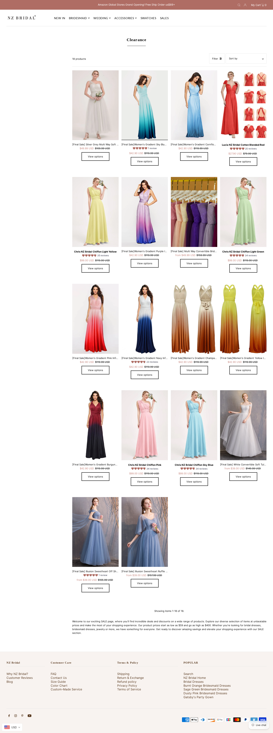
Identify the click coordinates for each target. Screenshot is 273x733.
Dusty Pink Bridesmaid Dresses (205, 693)
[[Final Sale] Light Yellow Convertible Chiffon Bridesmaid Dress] (95, 212)
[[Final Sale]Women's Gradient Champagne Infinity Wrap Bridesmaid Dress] (194, 319)
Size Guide (58, 682)
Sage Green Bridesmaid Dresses (205, 689)
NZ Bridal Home (194, 678)
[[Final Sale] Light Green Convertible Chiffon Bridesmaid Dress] (243, 212)
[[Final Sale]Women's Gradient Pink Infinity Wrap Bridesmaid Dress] (95, 319)
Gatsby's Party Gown (198, 697)
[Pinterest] (22, 716)
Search (188, 674)
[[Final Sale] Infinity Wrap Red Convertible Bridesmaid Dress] (243, 105)
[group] (145, 148)
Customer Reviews (19, 678)
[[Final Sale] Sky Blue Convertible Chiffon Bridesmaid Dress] (194, 425)
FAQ (53, 674)
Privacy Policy (127, 685)
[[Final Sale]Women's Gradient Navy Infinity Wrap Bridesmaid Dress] (144, 319)
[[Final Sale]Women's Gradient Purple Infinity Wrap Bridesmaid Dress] (144, 212)
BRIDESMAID (78, 18)
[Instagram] (15, 716)
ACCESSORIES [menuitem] (124, 18)
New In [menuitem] (59, 18)
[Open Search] (239, 4)
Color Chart (59, 685)
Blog (9, 682)
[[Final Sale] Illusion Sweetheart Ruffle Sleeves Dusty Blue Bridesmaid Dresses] (144, 532)
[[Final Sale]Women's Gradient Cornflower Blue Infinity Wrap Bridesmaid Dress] (194, 105)
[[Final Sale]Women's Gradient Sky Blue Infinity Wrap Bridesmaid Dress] (144, 105)
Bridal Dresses (193, 682)
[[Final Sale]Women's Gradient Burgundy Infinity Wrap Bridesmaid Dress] (95, 425)
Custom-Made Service (66, 689)
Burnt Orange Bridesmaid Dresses (207, 685)
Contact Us (59, 678)
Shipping (123, 674)
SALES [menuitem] (164, 18)
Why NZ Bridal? (17, 674)
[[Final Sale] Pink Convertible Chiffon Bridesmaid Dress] (144, 425)
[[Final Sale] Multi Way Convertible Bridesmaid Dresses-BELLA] (194, 212)
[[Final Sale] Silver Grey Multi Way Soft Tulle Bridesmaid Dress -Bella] (95, 105)
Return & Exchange (130, 678)
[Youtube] (29, 716)
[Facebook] (9, 716)
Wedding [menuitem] (100, 18)
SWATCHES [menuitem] (148, 18)
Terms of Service (129, 689)
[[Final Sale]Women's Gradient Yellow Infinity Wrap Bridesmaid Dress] (243, 319)
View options (95, 156)
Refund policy (126, 682)
